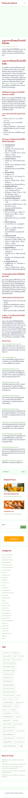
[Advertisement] (14, 21)
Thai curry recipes (7, 557)
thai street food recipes (9, 692)
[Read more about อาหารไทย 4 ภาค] (14, 504)
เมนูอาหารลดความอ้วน (9, 727)
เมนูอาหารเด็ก (5, 625)
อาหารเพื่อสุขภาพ (6, 590)
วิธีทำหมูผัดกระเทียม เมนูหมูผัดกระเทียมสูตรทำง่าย (14, 764)
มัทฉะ (16, 699)
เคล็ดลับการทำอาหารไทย (8, 593)
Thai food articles (6, 562)
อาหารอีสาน (5, 587)
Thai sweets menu (8, 695)
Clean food (6, 652)
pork (14, 656)
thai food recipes (8, 685)
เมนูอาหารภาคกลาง (6, 615)
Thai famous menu (8, 674)
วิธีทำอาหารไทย (7, 706)
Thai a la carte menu (7, 555)
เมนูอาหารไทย (7, 742)
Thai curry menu (16, 659)
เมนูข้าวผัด (15, 720)
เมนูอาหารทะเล (5, 608)
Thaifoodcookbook (9, 3)
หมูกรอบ (5, 709)
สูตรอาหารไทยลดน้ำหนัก (12, 83)
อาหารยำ (4, 585)
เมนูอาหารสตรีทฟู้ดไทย (7, 620)
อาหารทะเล (16, 713)
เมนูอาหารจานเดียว (18, 724)
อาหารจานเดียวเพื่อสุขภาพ (9, 357)
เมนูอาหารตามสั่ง (6, 605)
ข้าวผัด (10, 699)
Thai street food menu (7, 567)
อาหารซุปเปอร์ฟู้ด (7, 713)
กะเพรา (18, 695)
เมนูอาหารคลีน (5, 603)
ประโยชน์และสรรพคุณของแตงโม (10, 409)
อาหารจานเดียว (5, 582)
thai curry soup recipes (9, 663)
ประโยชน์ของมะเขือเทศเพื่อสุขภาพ (11, 395)
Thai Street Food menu (8, 688)
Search (3, 524)
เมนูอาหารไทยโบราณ (7, 633)
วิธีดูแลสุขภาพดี (19, 702)
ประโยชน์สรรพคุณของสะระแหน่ (10, 447)
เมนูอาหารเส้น (5, 630)
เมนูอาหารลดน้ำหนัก (8, 731)
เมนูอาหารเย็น (5, 628)
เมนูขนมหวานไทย (6, 598)
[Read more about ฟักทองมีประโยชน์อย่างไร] (14, 487)
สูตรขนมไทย (5, 577)
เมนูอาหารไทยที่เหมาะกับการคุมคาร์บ (11, 344)
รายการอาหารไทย (8, 702)
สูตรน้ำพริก (4, 580)
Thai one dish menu (7, 565)
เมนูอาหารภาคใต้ (6, 618)
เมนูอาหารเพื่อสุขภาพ (9, 734)
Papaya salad (7, 656)
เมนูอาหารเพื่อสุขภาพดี (8, 738)
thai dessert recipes (9, 670)
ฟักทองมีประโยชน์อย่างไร (11, 494)
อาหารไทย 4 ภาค (9, 511)
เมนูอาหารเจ (5, 623)
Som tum (21, 656)
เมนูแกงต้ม (4, 636)
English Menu (14, 539)
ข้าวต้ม (4, 699)
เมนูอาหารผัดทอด (6, 610)
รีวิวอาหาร (4, 572)
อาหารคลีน (13, 709)
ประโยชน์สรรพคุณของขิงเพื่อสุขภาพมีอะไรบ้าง (14, 422)
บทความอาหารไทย (8, 496)
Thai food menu (8, 681)
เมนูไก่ (3, 638)
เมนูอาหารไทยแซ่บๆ (19, 742)
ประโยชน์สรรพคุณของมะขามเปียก (11, 382)
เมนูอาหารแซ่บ (20, 738)
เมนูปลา (4, 600)
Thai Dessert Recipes (7, 560)
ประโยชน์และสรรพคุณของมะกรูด (10, 369)
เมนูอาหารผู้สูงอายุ (6, 613)
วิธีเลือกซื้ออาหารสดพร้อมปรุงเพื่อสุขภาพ (12, 460)
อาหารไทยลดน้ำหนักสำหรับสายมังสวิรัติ (12, 434)
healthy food (15, 652)
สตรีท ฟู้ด (16, 706)
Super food (6, 659)
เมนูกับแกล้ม (5, 595)
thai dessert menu (9, 666)
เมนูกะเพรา (18, 716)
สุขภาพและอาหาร (6, 575)
